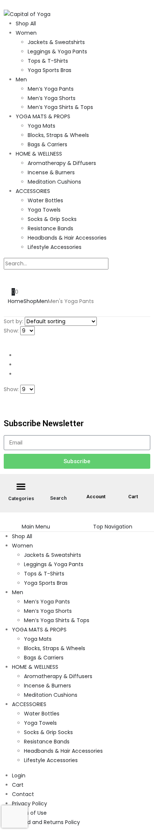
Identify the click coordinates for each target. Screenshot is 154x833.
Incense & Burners (51, 172)
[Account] (96, 488)
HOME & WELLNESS (39, 153)
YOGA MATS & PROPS (43, 116)
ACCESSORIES (33, 191)
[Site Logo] (27, 14)
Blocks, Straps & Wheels (58, 135)
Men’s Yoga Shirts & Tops (60, 107)
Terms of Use (29, 813)
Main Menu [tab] (36, 526)
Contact (23, 794)
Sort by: (13, 321)
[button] (6, 4)
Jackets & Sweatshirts (56, 42)
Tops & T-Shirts (48, 61)
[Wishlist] (22, 278)
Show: (11, 330)
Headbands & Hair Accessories (67, 237)
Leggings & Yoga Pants (57, 51)
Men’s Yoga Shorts (52, 98)
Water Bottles (45, 200)
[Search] (115, 264)
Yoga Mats (41, 126)
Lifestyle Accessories (54, 247)
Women (26, 33)
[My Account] (10, 278)
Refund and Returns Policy (46, 822)
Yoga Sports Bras (49, 70)
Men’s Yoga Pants (51, 89)
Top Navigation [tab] (112, 526)
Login (18, 775)
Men (21, 79)
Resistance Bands (50, 228)
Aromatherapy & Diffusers (62, 163)
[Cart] (133, 488)
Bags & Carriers (47, 144)
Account (95, 496)
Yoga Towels (44, 209)
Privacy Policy (29, 803)
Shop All (26, 23)
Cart (133, 496)
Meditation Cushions (54, 181)
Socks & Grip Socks (52, 219)
